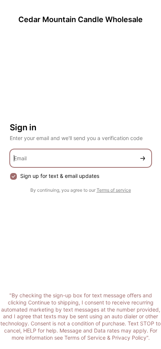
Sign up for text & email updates (59, 176)
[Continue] (142, 158)
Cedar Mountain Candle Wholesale (80, 19)
